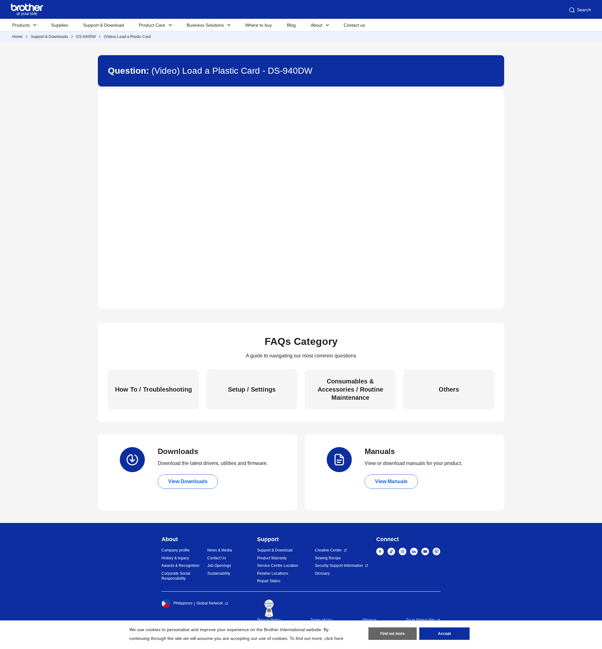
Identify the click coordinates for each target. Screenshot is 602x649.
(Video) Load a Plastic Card (127, 36)
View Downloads (188, 481)
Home (17, 36)
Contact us (354, 25)
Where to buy (258, 25)
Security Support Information (339, 565)
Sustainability (218, 573)
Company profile (175, 550)
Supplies (59, 25)
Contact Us (216, 558)
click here (334, 638)
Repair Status (268, 581)
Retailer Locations (272, 573)
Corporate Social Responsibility (175, 576)
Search (584, 9)
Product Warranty (272, 558)
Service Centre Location (277, 565)
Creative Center (328, 550)
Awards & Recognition (180, 565)
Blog (291, 25)
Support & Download (103, 25)
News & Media (219, 550)
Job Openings (219, 565)
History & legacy (175, 558)
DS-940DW (86, 36)
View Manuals (391, 481)
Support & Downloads (49, 36)
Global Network (210, 603)
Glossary (322, 573)
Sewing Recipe (328, 558)
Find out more (392, 633)
